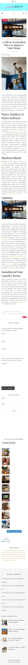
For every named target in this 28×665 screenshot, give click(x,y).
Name (4, 333)
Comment (4, 363)
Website (4, 349)
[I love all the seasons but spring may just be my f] (6, 524)
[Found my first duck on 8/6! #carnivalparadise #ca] (6, 488)
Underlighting (5, 239)
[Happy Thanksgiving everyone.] (6, 452)
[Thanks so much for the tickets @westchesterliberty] (6, 470)
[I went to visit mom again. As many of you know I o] (6, 506)
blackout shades (6, 311)
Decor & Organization (14, 39)
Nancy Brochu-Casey (7, 600)
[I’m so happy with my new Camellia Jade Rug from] (6, 515)
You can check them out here (13, 193)
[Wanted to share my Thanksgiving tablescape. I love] (6, 461)
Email (3, 341)
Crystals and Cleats (7, 578)
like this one (22, 148)
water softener (20, 313)
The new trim (9, 264)
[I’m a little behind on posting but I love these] (6, 479)
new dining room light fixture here (17, 256)
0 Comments (14, 51)
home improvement (16, 311)
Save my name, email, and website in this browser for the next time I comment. (12, 359)
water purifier (11, 313)
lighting (4, 313)
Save (25, 317)
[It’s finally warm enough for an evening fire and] (6, 497)
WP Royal (17, 662)
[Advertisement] (14, 425)
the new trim (11, 268)
